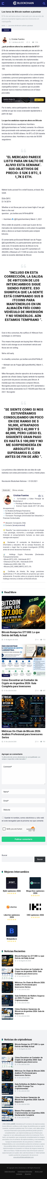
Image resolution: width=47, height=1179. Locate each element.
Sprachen (28, 1174)
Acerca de (6, 490)
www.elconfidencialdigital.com (23, 1157)
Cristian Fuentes (18, 39)
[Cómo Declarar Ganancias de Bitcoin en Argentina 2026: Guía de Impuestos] (7, 1019)
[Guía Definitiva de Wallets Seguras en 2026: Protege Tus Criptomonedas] (7, 1006)
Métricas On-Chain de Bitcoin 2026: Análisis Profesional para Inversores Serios (22, 734)
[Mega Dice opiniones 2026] (35, 888)
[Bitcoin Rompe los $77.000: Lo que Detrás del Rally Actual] (23, 612)
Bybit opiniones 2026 (12, 891)
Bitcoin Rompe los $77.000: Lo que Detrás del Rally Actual (21, 634)
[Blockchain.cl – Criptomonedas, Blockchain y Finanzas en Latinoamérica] (23, 3)
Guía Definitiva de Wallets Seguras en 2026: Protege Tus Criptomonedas (29, 998)
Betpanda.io (12, 939)
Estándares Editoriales (25, 1171)
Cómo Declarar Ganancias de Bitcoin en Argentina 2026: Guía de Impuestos (29, 1011)
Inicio (3, 25)
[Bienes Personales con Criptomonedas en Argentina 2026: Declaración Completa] (7, 1120)
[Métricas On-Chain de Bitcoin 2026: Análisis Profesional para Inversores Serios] (23, 711)
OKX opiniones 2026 (35, 915)
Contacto (19, 1174)
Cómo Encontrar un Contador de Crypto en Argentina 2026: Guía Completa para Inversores (20, 683)
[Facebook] (39, 496)
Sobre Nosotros (10, 1171)
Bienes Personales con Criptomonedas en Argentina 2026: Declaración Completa (30, 1113)
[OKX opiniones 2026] (35, 912)
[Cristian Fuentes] (7, 504)
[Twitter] (42, 496)
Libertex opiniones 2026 (12, 916)
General (6, 30)
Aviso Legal (39, 1171)
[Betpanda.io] (11, 936)
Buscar (4, 855)
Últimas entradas (18, 490)
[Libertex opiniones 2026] (11, 912)
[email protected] (19, 525)
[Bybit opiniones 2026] (11, 888)
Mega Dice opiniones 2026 (35, 892)
